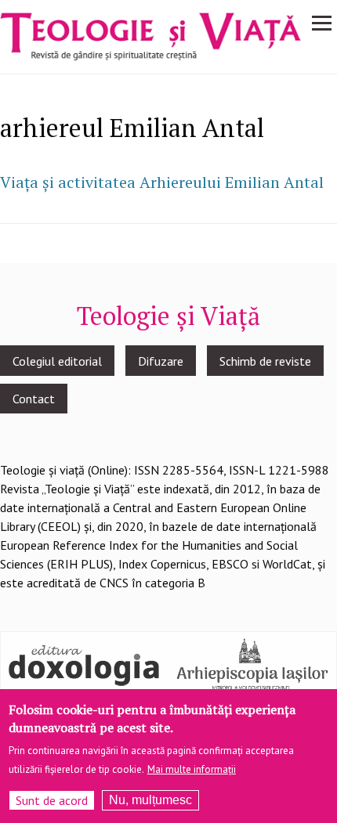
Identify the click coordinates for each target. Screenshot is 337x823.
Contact (34, 398)
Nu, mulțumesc (150, 800)
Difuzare (160, 361)
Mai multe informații (191, 769)
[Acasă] (150, 35)
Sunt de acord (52, 800)
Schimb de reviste (265, 361)
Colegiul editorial (57, 361)
